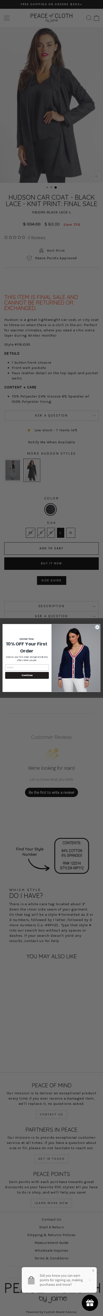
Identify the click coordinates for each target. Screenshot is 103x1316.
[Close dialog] (97, 627)
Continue (27, 675)
